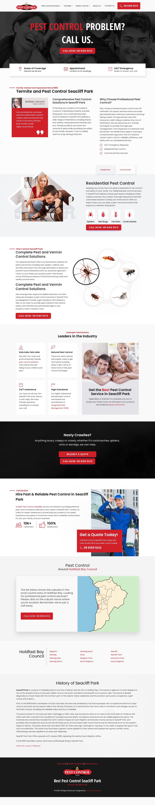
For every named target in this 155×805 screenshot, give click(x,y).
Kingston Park (86, 658)
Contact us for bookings (80, 71)
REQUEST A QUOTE (77, 454)
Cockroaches (129, 221)
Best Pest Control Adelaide (30, 506)
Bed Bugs (103, 221)
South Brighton (117, 661)
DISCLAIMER (62, 764)
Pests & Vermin (82, 6)
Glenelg (52, 654)
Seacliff (114, 651)
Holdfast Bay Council (83, 569)
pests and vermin (117, 404)
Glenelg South (86, 651)
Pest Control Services (50, 6)
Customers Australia (93, 790)
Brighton (53, 651)
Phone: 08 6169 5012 (77, 784)
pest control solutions (28, 362)
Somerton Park (117, 658)
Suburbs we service (32, 71)
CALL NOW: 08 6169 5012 (77, 50)
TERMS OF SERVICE (75, 764)
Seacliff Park (116, 654)
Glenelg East (55, 658)
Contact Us (109, 5)
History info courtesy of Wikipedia (28, 746)
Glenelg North (55, 661)
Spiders (90, 221)
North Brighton (86, 661)
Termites (67, 6)
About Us (96, 6)
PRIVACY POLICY (91, 764)
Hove (82, 654)
